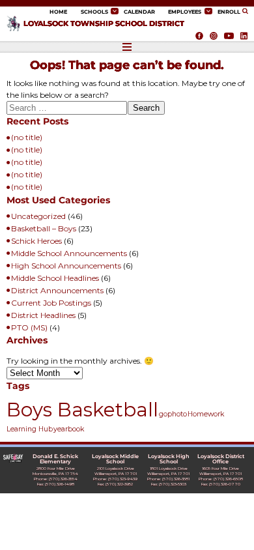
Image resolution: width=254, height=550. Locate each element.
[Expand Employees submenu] (208, 11)
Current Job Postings (51, 303)
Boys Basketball (82, 409)
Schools (94, 11)
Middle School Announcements (69, 253)
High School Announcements (66, 265)
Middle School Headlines (55, 278)
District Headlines (43, 315)
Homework (206, 414)
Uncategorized (38, 216)
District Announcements (57, 290)
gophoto (173, 414)
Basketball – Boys (43, 228)
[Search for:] (67, 109)
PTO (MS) (29, 327)
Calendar (139, 11)
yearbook (68, 429)
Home (58, 11)
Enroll (229, 11)
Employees (184, 11)
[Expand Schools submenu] (115, 11)
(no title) (26, 137)
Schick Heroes (36, 241)
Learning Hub (30, 429)
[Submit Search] (246, 11)
